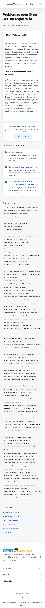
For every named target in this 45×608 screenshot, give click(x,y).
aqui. (11, 66)
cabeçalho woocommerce (11, 274)
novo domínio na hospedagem (13, 430)
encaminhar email (23, 367)
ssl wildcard (24, 488)
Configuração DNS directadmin (28, 312)
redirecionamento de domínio (24, 456)
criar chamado (26, 325)
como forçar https (23, 293)
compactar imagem (35, 303)
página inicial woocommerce (12, 447)
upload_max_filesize (26, 494)
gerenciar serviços (25, 392)
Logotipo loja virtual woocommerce (27, 411)
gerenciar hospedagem (10, 392)
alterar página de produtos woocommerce (16, 252)
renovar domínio (8, 475)
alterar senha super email (11, 258)
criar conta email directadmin (12, 328)
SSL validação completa (20, 482)
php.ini (6, 450)
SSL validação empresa (28, 485)
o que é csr (28, 434)
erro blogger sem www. (10, 373)
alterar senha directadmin (11, 255)
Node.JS (6, 427)
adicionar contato (32, 210)
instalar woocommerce (10, 408)
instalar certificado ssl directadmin (14, 405)
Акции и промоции (12, 516)
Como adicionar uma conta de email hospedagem (18, 290)
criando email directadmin (11, 319)
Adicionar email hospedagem (12, 229)
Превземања (10, 524)
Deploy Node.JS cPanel (22, 347)
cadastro (24, 274)
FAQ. (36, 60)
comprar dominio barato (11, 309)
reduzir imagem (8, 469)
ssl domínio (7, 482)
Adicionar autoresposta (32, 207)
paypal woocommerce (22, 443)
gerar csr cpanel (8, 389)
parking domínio (8, 443)
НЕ (29, 137)
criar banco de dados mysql (12, 325)
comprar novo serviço (10, 312)
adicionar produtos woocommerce (14, 236)
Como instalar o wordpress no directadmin (16, 300)
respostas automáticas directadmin (26, 475)
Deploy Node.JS (8, 347)
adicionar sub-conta (32, 236)
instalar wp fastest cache (26, 408)
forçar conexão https (28, 379)
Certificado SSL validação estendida (14, 284)
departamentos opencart (33, 344)
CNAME (6, 287)
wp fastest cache (21, 501)
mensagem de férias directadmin (24, 415)
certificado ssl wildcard (33, 284)
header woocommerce (10, 395)
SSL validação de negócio (11, 485)
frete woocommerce (29, 386)
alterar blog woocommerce (12, 242)
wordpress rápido (9, 501)
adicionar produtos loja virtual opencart (15, 233)
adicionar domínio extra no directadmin (15, 223)
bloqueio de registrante (33, 271)
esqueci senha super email (27, 373)
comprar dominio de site (27, 309)
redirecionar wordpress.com (23, 466)
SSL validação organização (11, 488)
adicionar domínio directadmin (13, 217)
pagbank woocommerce (11, 440)
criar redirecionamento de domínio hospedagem (18, 335)
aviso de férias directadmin (31, 268)
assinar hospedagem (10, 261)
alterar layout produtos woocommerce (15, 249)
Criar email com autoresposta (31, 328)
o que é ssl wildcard (9, 437)
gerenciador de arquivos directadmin (26, 389)
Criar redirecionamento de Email (13, 338)
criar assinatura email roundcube (31, 319)
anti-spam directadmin (27, 258)
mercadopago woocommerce (12, 418)
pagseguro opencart (26, 440)
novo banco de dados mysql (31, 427)
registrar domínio (29, 469)
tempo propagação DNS (34, 491)
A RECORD (6, 207)
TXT (16, 494)
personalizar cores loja (29, 447)
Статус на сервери (12, 529)
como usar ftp (23, 303)
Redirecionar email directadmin (26, 462)
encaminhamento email (32, 363)
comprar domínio (9, 306)
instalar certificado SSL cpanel (12, 402)
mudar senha (30, 421)
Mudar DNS (20, 421)
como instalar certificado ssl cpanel (29, 296)
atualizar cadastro (24, 264)
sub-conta (21, 491)
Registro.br (32, 23)
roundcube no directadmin (11, 478)
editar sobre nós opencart (33, 360)
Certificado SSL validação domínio (13, 280)
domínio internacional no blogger (14, 360)
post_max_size (30, 450)
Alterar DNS (25, 242)
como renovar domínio (10, 303)
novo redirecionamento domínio (13, 434)
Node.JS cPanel (15, 427)
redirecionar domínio (28, 459)
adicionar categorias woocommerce (14, 210)
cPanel (24, 316)
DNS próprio (7, 357)
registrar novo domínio (10, 472)
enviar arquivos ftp (24, 370)
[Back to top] (22, 597)
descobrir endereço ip (10, 351)
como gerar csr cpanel (10, 296)
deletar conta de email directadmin (14, 344)
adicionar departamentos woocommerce (16, 213)
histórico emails (24, 395)
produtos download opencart (12, 453)
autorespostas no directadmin (12, 268)
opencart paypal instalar (24, 437)
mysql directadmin (34, 424)
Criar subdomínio (30, 338)
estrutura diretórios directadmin (26, 376)
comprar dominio (21, 306)
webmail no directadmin (27, 498)
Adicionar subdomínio (10, 239)
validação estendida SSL (11, 498)
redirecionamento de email (12, 459)
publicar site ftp (8, 456)
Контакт (8, 533)
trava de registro (8, 494)
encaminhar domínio (10, 367)
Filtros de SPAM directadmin (12, 379)
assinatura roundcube (10, 264)
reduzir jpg (18, 469)
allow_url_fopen (23, 239)
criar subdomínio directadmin (12, 341)
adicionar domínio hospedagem (13, 226)
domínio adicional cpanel (20, 357)
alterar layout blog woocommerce (13, 245)
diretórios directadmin (27, 354)
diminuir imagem (24, 351)
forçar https (7, 383)
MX (26, 424)
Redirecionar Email (9, 462)
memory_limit (8, 415)
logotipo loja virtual (9, 411)
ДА (19, 137)
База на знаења (14, 23)
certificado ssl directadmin (11, 277)
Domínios (24, 23)
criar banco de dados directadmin (13, 322)
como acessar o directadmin (18, 287)
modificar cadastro (35, 418)
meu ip (26, 418)
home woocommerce (10, 399)
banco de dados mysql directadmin (14, 271)
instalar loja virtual (31, 405)
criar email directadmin (10, 332)
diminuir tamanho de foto (11, 354)
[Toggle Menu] (3, 4)
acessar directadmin (18, 207)
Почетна (5, 23)
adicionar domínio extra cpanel (13, 220)
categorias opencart (35, 274)
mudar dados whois (9, 421)
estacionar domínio (9, 376)
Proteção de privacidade (30, 453)
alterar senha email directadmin (30, 255)
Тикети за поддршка (12, 512)
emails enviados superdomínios (13, 363)
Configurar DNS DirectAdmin (12, 316)
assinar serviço (22, 261)
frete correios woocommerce (12, 386)
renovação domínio (24, 472)
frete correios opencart (19, 383)
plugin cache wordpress (17, 450)
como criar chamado (10, 293)
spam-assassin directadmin (30, 478)
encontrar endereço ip (10, 370)
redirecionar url (8, 466)
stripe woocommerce (10, 491)
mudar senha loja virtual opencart (13, 424)
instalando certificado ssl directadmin (30, 399)
